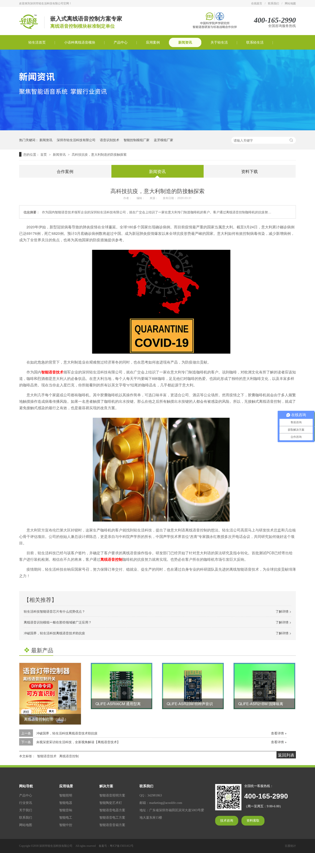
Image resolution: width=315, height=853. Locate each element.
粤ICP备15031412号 (122, 845)
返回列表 (286, 755)
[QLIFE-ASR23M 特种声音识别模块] (193, 686)
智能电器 (65, 803)
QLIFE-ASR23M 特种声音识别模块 (195, 703)
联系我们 (273, 3)
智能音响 (65, 810)
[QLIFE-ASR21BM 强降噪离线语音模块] (264, 686)
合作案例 (65, 171)
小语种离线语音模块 (79, 42)
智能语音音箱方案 (112, 825)
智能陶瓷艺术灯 (110, 803)
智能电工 (65, 817)
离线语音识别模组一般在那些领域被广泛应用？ (58, 622)
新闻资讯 (185, 42)
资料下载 (249, 171)
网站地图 (290, 3)
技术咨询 (226, 820)
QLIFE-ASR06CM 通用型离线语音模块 (127, 703)
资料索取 (253, 820)
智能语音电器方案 (112, 810)
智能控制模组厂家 (136, 139)
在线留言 (256, 3)
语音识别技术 (109, 139)
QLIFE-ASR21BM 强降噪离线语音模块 (270, 703)
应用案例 (153, 42)
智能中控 (65, 825)
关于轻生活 (219, 42)
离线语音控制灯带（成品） (46, 719)
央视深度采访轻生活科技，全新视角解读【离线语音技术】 (78, 742)
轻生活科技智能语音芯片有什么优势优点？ (54, 611)
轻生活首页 (37, 42)
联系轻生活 (255, 42)
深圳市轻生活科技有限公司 (76, 139)
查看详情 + (279, 733)
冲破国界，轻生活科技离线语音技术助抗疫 (54, 633)
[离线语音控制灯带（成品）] (50, 694)
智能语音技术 (52, 372)
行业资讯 (25, 803)
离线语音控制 (111, 559)
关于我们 (25, 810)
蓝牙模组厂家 (163, 139)
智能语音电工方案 (112, 817)
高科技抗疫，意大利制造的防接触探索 (99, 154)
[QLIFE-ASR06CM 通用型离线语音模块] (121, 686)
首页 (44, 154)
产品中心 (121, 42)
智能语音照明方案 (112, 795)
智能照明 (65, 795)
